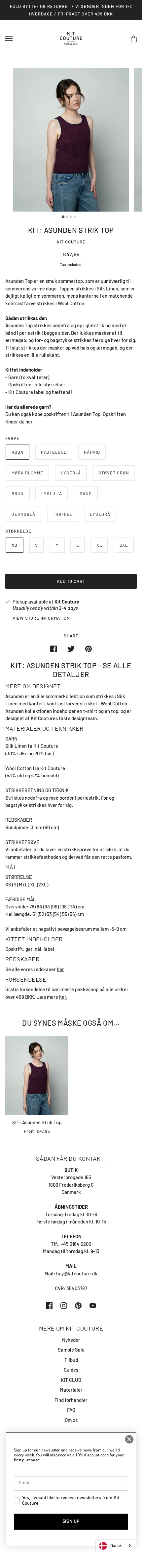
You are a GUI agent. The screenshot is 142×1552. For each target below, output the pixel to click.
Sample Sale (71, 1350)
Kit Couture (71, 241)
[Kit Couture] (71, 38)
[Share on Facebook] (53, 648)
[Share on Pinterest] (88, 648)
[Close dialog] (129, 1439)
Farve (12, 438)
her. (63, 997)
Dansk (116, 1545)
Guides (71, 1370)
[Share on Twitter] (71, 648)
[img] (49, 1304)
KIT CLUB (71, 1380)
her (28, 421)
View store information (41, 618)
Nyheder (71, 1340)
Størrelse (18, 531)
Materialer (71, 1390)
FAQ (71, 1410)
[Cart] (133, 38)
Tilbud (71, 1360)
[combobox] (115, 1545)
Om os (71, 1420)
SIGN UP (71, 1521)
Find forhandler (71, 1400)
